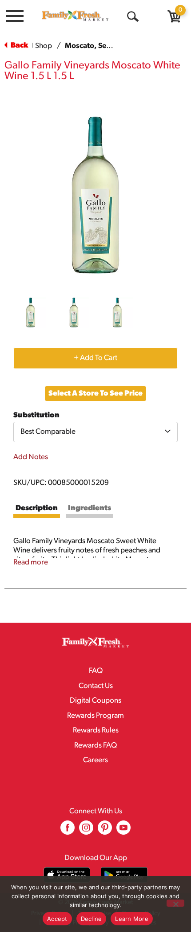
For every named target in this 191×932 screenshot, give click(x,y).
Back (18, 45)
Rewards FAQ (95, 745)
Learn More (131, 918)
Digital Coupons (95, 700)
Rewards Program (95, 716)
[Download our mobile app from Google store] (124, 875)
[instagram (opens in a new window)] (86, 831)
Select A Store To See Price (95, 393)
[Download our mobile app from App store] (67, 875)
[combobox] (95, 432)
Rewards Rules (96, 730)
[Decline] (175, 903)
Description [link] (37, 508)
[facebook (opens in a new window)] (67, 831)
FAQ (96, 671)
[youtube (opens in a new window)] (123, 831)
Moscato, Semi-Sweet (102, 46)
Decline (91, 918)
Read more (30, 562)
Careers (95, 760)
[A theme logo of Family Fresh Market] (75, 15)
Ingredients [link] (89, 508)
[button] (30, 312)
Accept (57, 918)
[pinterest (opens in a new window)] (105, 831)
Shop (43, 46)
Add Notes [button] (30, 457)
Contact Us (96, 686)
